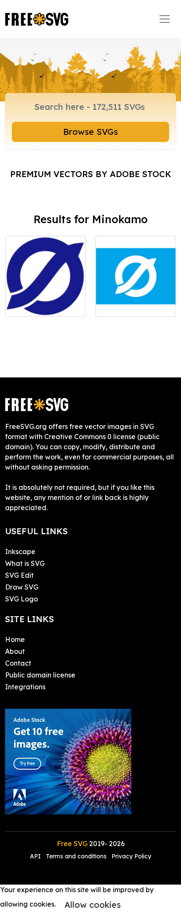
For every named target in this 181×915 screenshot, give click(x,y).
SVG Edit (19, 575)
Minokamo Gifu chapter (45, 299)
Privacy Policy (131, 856)
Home (15, 639)
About (15, 651)
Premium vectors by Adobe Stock (90, 174)
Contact (18, 663)
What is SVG (25, 563)
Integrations (25, 687)
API (36, 856)
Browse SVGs (90, 131)
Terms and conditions (76, 856)
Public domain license (40, 675)
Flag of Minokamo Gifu (135, 299)
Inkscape (20, 551)
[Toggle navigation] (164, 19)
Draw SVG (21, 587)
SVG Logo (21, 599)
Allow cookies (92, 904)
